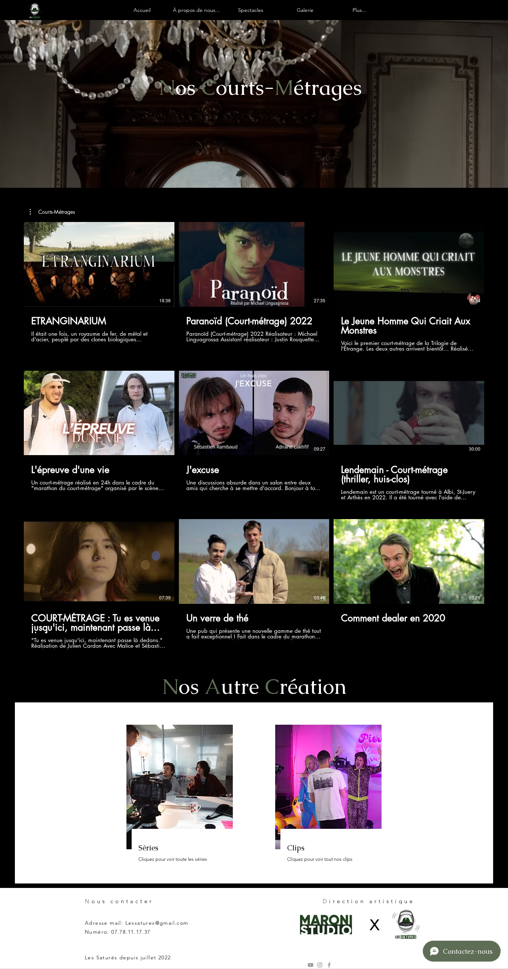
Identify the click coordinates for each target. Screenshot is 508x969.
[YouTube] (310, 965)
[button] (52, 212)
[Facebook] (329, 965)
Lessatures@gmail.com (157, 923)
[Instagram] (319, 965)
